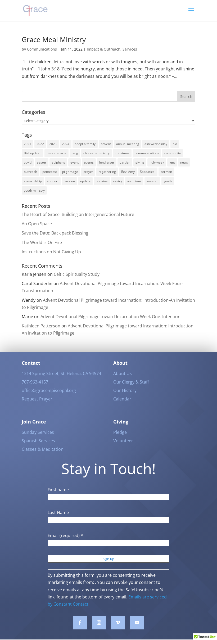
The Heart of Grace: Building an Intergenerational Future (78, 214)
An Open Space (37, 224)
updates (102, 181)
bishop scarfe (56, 153)
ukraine (69, 181)
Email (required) (65, 535)
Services (130, 49)
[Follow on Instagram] (99, 622)
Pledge (120, 432)
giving (139, 162)
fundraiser (106, 162)
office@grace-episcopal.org (49, 390)
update (85, 181)
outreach (30, 171)
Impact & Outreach (103, 49)
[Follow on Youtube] (137, 622)
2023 (53, 144)
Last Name (58, 512)
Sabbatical (147, 171)
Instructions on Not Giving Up (51, 252)
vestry (117, 181)
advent (106, 144)
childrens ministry (96, 153)
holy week (157, 162)
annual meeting (127, 144)
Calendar (122, 399)
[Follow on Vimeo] (118, 622)
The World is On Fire (42, 242)
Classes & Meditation (43, 449)
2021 (27, 144)
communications (147, 153)
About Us (122, 373)
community (172, 153)
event (74, 162)
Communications (42, 49)
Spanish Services (38, 441)
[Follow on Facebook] (80, 622)
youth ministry (34, 190)
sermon (166, 171)
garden (125, 162)
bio (175, 144)
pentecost (49, 171)
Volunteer (123, 441)
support (52, 181)
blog (75, 153)
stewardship (33, 181)
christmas (122, 153)
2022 (40, 144)
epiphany (58, 162)
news (184, 162)
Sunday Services (38, 432)
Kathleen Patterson (41, 326)
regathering (107, 171)
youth (168, 181)
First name (58, 490)
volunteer (134, 181)
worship (152, 181)
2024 (65, 144)
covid (27, 162)
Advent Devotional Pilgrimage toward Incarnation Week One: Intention (111, 316)
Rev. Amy (128, 171)
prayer (88, 171)
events (89, 162)
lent (172, 162)
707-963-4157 (35, 382)
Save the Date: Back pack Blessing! (55, 233)
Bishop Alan (32, 153)
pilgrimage (70, 171)
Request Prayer (37, 399)
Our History (125, 390)
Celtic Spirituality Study (77, 274)
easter (41, 162)
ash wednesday (155, 144)
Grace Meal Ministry (54, 39)
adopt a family (85, 144)
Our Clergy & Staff (131, 382)
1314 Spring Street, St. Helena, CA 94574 (61, 373)
